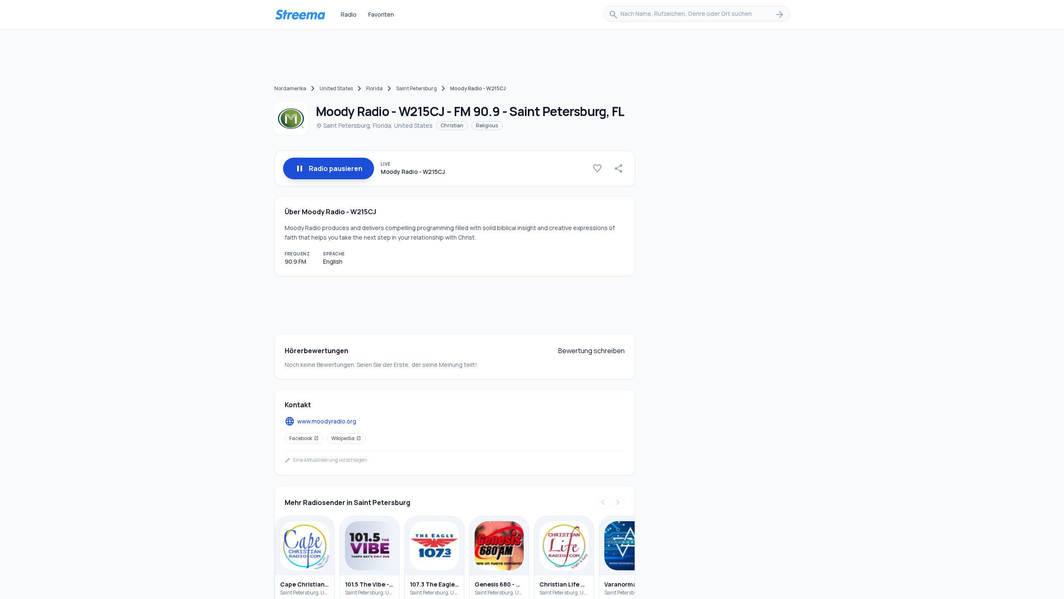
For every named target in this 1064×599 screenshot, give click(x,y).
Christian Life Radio (564, 584)
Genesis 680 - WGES (499, 584)
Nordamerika (290, 88)
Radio (349, 14)
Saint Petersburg (416, 88)
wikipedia (346, 438)
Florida (374, 88)
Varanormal (621, 584)
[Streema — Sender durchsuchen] (300, 14)
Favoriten (381, 14)
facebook (304, 438)
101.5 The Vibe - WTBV (369, 584)
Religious (487, 125)
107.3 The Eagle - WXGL (434, 584)
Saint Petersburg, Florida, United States (374, 125)
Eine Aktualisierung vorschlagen (326, 460)
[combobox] (696, 14)
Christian (452, 125)
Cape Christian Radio (304, 584)
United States (336, 88)
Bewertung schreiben (591, 350)
